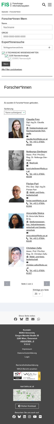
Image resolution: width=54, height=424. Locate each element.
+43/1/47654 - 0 (27, 341)
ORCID (5, 33)
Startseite (5, 12)
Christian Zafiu (34, 248)
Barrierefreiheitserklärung (27, 365)
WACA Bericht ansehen (27, 369)
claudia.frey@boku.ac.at (36, 139)
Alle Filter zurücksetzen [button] (12, 69)
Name (4, 23)
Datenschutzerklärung (27, 353)
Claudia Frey (33, 119)
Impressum (27, 349)
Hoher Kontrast (28, 406)
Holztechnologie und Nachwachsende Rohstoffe (36, 131)
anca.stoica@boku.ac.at (36, 235)
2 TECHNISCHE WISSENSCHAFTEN (22, 52)
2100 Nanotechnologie (19, 55)
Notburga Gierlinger (36, 151)
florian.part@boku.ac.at (36, 200)
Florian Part (32, 184)
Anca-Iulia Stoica (35, 213)
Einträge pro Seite (41, 290)
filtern (5, 64)
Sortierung (8, 109)
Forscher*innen (15, 12)
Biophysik (33, 163)
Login (27, 357)
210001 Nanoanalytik (21, 58)
